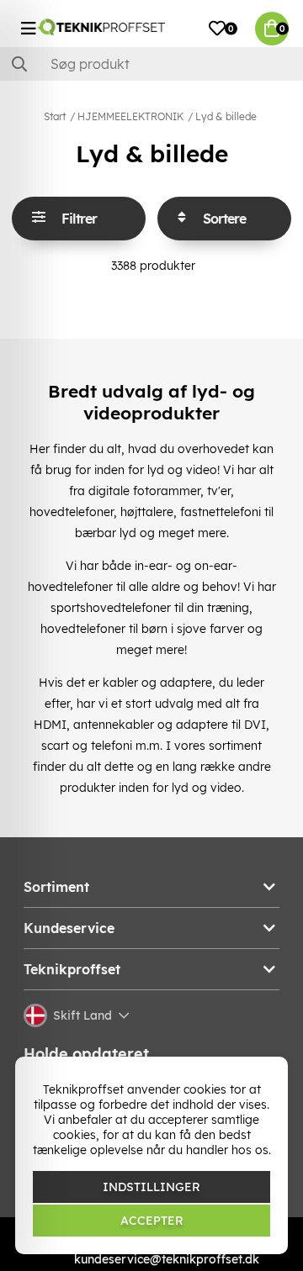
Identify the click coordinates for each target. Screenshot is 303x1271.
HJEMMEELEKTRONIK (130, 116)
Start (55, 116)
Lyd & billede (226, 116)
